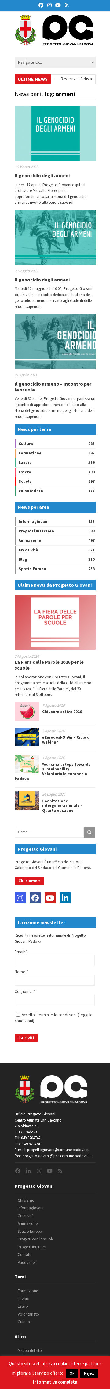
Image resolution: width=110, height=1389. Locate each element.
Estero (25, 472)
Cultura (26, 443)
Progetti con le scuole (36, 1239)
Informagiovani (34, 521)
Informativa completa (55, 1382)
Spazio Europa (32, 568)
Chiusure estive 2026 (62, 711)
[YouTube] (50, 897)
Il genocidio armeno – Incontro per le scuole (53, 387)
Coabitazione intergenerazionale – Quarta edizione (62, 805)
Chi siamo (26, 1200)
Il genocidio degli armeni (42, 175)
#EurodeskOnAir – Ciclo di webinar (66, 740)
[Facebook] (35, 897)
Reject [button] (89, 1373)
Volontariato (31, 490)
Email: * (21, 951)
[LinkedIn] (65, 897)
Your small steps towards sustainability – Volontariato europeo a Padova (52, 771)
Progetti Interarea (36, 531)
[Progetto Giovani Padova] (54, 42)
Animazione (30, 540)
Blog (23, 559)
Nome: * (21, 971)
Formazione (30, 453)
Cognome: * (25, 991)
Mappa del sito (30, 1350)
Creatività (28, 550)
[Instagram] (20, 897)
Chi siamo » (29, 880)
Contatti (24, 1254)
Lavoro (25, 462)
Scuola (25, 481)
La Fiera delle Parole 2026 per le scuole (49, 665)
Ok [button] (72, 1373)
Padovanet (27, 1262)
